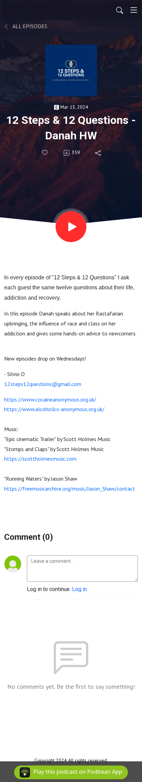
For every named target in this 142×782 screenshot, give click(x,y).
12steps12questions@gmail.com (42, 384)
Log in (79, 589)
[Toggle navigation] (134, 10)
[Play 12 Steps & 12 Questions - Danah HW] (71, 226)
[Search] (119, 10)
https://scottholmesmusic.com (40, 458)
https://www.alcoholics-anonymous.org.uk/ (54, 409)
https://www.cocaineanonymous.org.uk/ (50, 399)
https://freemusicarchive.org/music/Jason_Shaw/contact (69, 488)
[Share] (98, 153)
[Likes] (45, 152)
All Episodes (29, 26)
